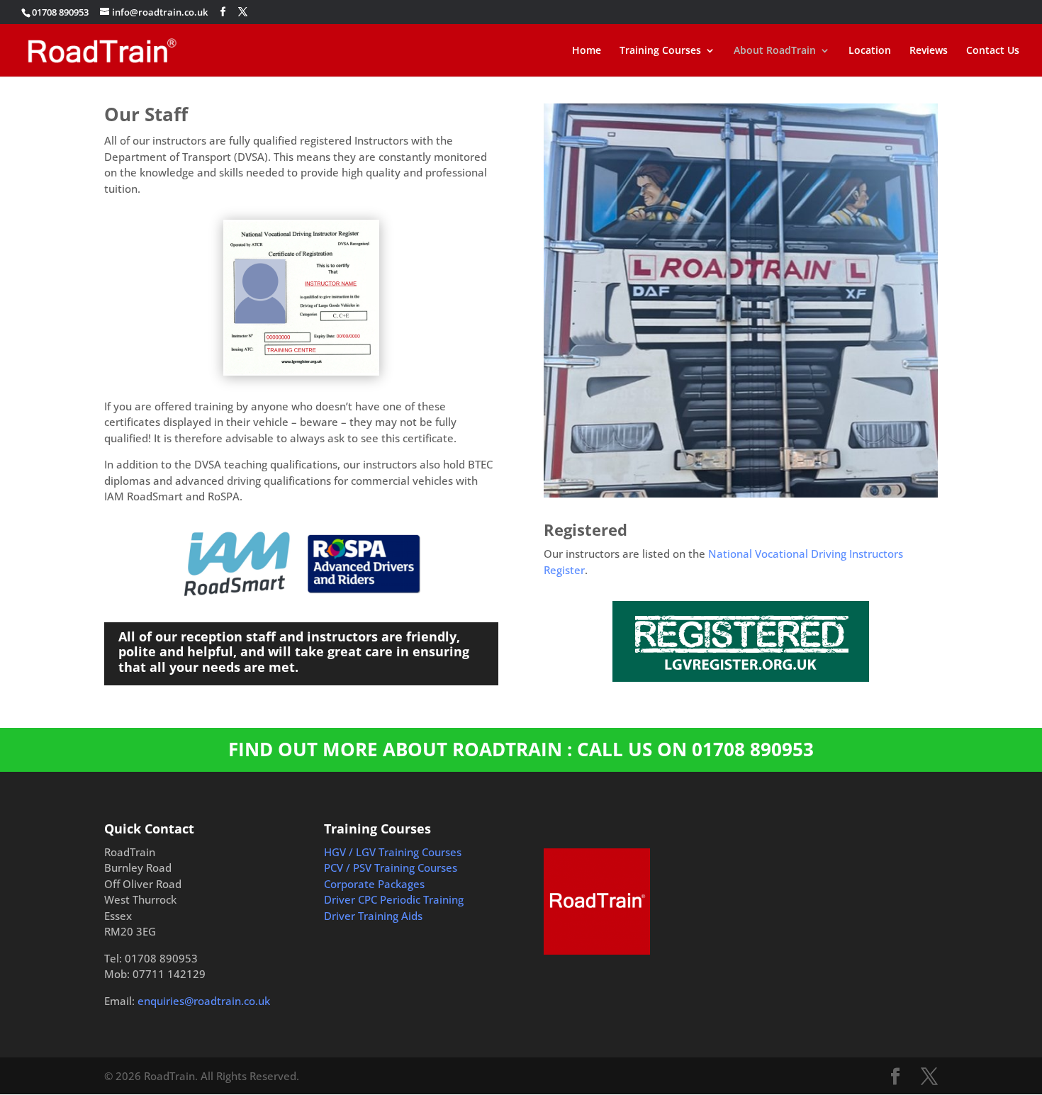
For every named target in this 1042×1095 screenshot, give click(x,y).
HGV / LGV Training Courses (392, 852)
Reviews (928, 51)
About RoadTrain (775, 51)
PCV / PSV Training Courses (390, 867)
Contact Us (992, 51)
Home (586, 51)
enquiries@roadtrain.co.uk (204, 1001)
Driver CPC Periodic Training (394, 899)
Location (869, 51)
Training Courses (660, 51)
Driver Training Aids (373, 916)
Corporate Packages (374, 884)
